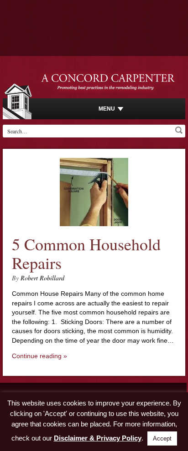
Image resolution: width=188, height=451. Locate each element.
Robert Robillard (42, 278)
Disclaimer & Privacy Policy (97, 438)
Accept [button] (162, 438)
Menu (107, 109)
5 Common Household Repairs (86, 253)
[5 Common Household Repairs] (94, 224)
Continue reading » (39, 356)
